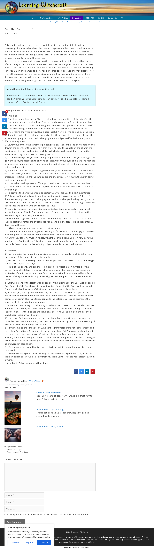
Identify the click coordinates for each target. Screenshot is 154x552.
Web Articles (63, 18)
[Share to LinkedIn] (87, 373)
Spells (81, 22)
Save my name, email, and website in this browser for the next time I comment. (47, 514)
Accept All (44, 543)
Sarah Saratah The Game (17, 452)
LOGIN (101, 18)
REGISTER (90, 18)
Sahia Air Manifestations (48, 392)
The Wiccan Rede (46, 18)
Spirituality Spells (14, 446)
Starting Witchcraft (56, 22)
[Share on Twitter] (81, 373)
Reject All (29, 543)
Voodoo (92, 22)
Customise (15, 543)
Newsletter (76, 18)
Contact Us (112, 18)
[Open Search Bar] (122, 18)
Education (70, 22)
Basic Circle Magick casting (49, 409)
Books (101, 22)
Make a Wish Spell (14, 449)
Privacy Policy (85, 547)
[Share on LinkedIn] (4, 128)
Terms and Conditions (71, 547)
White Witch (35, 380)
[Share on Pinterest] (93, 373)
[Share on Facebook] (76, 373)
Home (33, 18)
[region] (29, 535)
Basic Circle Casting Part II (49, 426)
